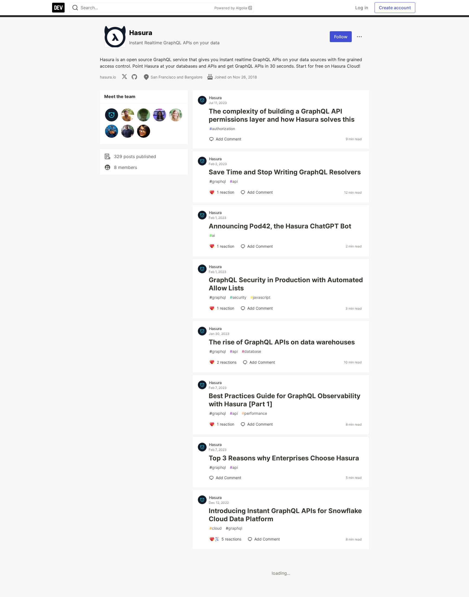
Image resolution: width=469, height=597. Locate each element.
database (251, 351)
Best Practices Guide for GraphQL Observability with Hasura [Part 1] (284, 400)
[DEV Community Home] (58, 7)
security (238, 297)
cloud (216, 528)
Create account (395, 7)
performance (254, 413)
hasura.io (108, 77)
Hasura (215, 97)
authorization (222, 128)
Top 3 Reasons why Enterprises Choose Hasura (284, 458)
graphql (218, 181)
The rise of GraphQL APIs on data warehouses (282, 342)
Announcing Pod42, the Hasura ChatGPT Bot (280, 226)
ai (212, 235)
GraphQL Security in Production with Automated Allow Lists (286, 284)
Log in (361, 7)
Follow (340, 36)
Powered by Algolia (231, 8)
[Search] (75, 8)
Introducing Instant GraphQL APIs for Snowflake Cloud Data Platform (285, 515)
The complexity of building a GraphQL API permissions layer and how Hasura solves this (281, 115)
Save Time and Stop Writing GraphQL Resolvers (285, 172)
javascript (260, 297)
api (234, 181)
